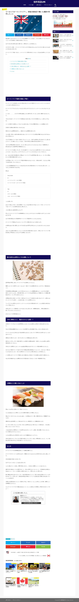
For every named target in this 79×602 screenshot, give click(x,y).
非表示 (29, 58)
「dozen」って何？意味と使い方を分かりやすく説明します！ (65, 35)
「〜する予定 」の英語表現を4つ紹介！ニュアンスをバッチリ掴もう (65, 46)
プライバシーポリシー (48, 4)
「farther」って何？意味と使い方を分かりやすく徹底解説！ (65, 57)
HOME (24, 4)
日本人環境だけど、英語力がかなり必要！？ (20, 66)
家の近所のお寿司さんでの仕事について (19, 63)
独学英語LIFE (39, 2)
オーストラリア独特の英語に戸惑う (18, 61)
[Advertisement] (28, 83)
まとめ (12, 71)
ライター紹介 (31, 4)
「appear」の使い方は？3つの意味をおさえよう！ (65, 40)
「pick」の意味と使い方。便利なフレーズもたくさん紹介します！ (65, 52)
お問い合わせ (38, 4)
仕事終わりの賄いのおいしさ (17, 68)
